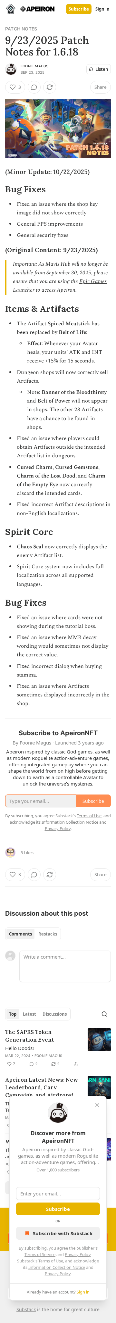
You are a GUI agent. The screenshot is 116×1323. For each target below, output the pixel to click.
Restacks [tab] (47, 934)
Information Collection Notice (56, 1267)
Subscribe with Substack (62, 1233)
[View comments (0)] (34, 87)
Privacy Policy (78, 1254)
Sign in (102, 9)
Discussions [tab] (55, 1014)
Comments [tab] (20, 934)
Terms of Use (50, 1261)
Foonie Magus (34, 66)
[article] (58, 1048)
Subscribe (79, 9)
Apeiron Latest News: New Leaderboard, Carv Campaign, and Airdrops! (41, 1087)
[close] (97, 1105)
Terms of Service (39, 1254)
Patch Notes (21, 28)
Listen (101, 69)
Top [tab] (12, 1014)
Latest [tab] (29, 1014)
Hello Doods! (19, 1048)
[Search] (104, 1014)
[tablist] (33, 934)
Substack (26, 1309)
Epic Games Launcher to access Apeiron (60, 285)
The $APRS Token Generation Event (29, 1035)
